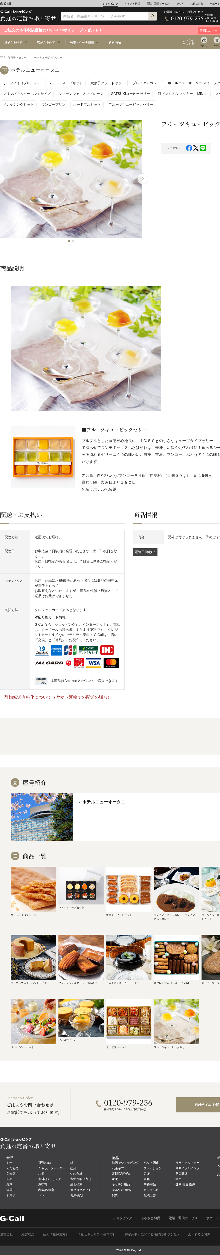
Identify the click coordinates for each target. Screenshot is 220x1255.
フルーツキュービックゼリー (130, 104)
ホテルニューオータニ (35, 70)
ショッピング (110, 3)
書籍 (147, 1179)
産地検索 (76, 1184)
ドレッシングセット (18, 104)
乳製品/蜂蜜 (46, 1190)
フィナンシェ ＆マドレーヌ (81, 94)
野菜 (9, 1184)
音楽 (147, 1173)
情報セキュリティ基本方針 (96, 1234)
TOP (2, 57)
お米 (9, 1162)
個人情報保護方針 (56, 1234)
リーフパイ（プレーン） (22, 83)
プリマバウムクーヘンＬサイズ (27, 94)
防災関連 (182, 1173)
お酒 (41, 1173)
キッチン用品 (121, 1184)
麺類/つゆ (44, 1162)
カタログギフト (80, 1190)
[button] (69, 241)
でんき (180, 3)
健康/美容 (76, 1195)
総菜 (73, 1168)
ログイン (204, 45)
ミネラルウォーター (51, 1168)
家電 (115, 1179)
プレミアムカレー (146, 83)
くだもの (12, 1168)
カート (217, 45)
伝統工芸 (150, 1195)
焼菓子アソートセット (107, 83)
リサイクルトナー (188, 1162)
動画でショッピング (125, 1162)
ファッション (153, 1168)
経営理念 (27, 1234)
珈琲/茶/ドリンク (49, 1179)
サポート (215, 3)
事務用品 (150, 1184)
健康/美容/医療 (185, 1184)
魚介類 (10, 1173)
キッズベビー (153, 1190)
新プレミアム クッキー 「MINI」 (183, 94)
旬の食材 (76, 1173)
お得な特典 (196, 3)
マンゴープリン (53, 104)
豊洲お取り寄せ (80, 1179)
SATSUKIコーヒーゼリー (130, 94)
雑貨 (115, 1195)
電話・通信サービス (158, 3)
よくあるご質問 (199, 1234)
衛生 (179, 1179)
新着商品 (115, 42)
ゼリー (22, 57)
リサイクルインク (188, 1168)
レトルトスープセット (65, 83)
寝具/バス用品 (121, 1190)
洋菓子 (12, 57)
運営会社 (6, 1234)
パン (41, 1195)
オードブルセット (87, 104)
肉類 (9, 1179)
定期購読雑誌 (121, 1173)
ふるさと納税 (132, 3)
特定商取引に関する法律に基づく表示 (152, 1234)
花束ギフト (119, 1168)
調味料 (42, 1184)
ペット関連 (151, 1162)
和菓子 (10, 1195)
